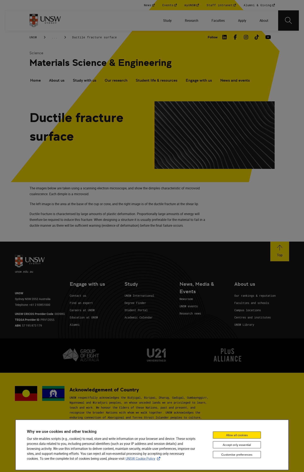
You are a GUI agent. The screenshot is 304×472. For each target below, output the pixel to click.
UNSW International (139, 296)
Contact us (78, 296)
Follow (213, 37)
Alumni (75, 325)
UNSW (33, 37)
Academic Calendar (138, 317)
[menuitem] (167, 20)
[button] (279, 251)
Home (35, 80)
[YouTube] (267, 37)
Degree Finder (135, 303)
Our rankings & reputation (255, 296)
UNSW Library (244, 325)
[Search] (288, 20)
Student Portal (136, 310)
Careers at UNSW (82, 310)
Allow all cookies (237, 435)
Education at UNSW (84, 317)
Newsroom (186, 299)
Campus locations (247, 310)
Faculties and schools (251, 303)
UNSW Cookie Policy (144, 458)
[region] (152, 444)
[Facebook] (235, 37)
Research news (190, 313)
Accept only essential (237, 445)
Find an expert (81, 303)
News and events (235, 80)
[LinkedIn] (224, 37)
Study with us (84, 80)
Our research (116, 80)
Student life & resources (156, 80)
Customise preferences (236, 454)
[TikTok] (256, 37)
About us (57, 80)
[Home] (45, 20)
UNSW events (189, 306)
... (54, 37)
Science (36, 53)
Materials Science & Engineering (100, 62)
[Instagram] (246, 37)
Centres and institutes (252, 317)
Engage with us (199, 80)
